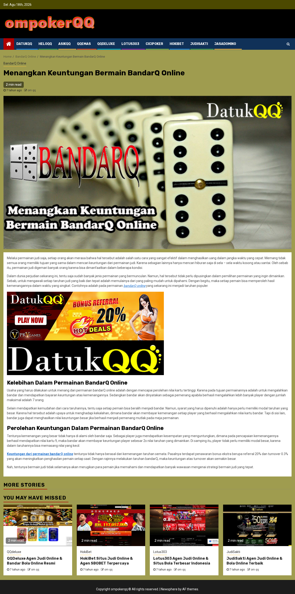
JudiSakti (233, 552)
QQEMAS (84, 44)
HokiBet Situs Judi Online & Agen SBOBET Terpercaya (106, 560)
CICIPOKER (154, 44)
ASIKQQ (64, 44)
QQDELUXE (106, 44)
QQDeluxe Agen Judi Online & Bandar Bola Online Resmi (34, 560)
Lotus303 (160, 552)
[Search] (288, 44)
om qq (32, 90)
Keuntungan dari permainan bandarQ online (40, 454)
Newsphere (169, 589)
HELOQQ (45, 44)
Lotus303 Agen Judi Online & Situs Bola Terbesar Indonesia (181, 560)
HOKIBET (177, 44)
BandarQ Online (14, 63)
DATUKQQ (24, 44)
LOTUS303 (130, 44)
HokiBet (85, 552)
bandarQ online (134, 286)
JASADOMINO (225, 44)
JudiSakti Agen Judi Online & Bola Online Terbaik (254, 560)
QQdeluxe (14, 552)
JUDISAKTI (199, 44)
